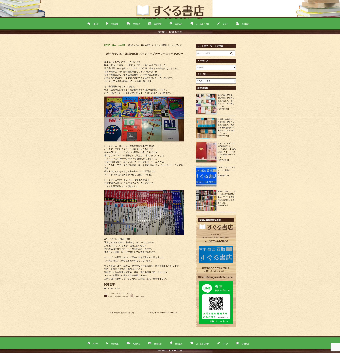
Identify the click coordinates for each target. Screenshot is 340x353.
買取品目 (178, 24)
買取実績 (158, 24)
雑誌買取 (118, 296)
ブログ (225, 24)
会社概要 (245, 24)
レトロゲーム (127, 293)
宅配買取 (136, 24)
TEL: (216, 241)
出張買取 (115, 24)
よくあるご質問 (202, 24)
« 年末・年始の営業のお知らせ (121, 312)
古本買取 (111, 296)
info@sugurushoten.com (217, 277)
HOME (95, 24)
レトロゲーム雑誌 (115, 293)
